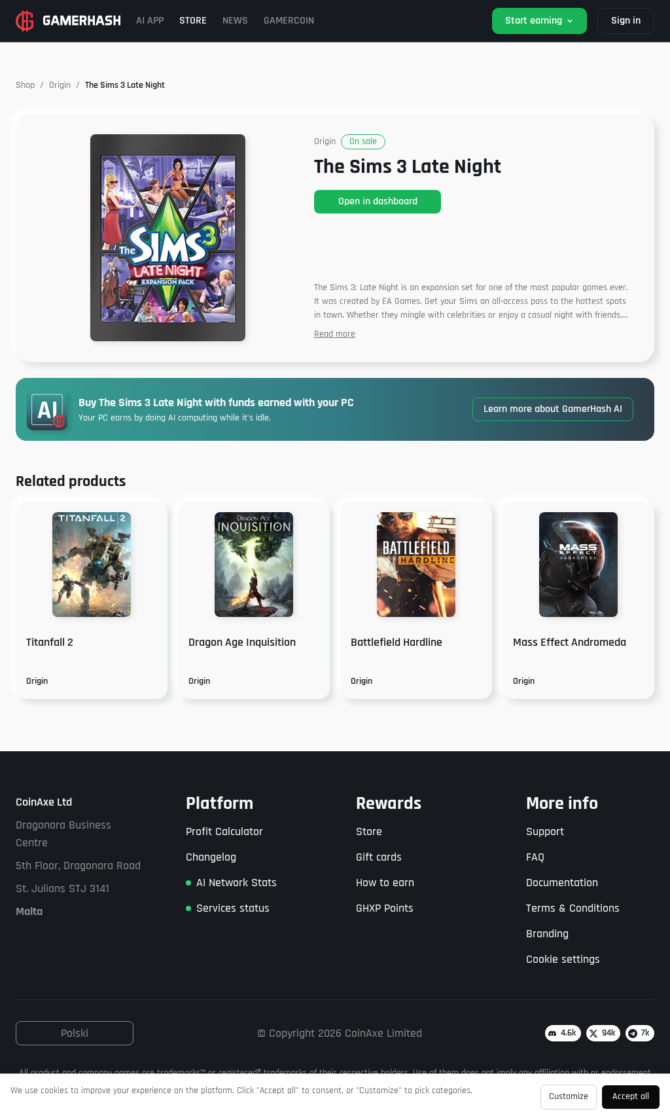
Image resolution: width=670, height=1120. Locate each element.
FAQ (535, 857)
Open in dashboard (377, 201)
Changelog (211, 857)
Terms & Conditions (573, 908)
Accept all (630, 1096)
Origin (60, 85)
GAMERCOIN (289, 21)
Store (369, 831)
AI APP (150, 21)
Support (545, 831)
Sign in (626, 21)
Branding (547, 933)
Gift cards (379, 857)
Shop (25, 85)
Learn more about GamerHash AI (553, 409)
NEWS (235, 21)
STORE (193, 21)
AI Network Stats (236, 882)
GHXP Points (385, 908)
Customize (568, 1096)
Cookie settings (563, 959)
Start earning (533, 21)
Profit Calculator (224, 831)
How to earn (385, 882)
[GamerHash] (68, 20)
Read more (334, 334)
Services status (233, 908)
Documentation (562, 882)
